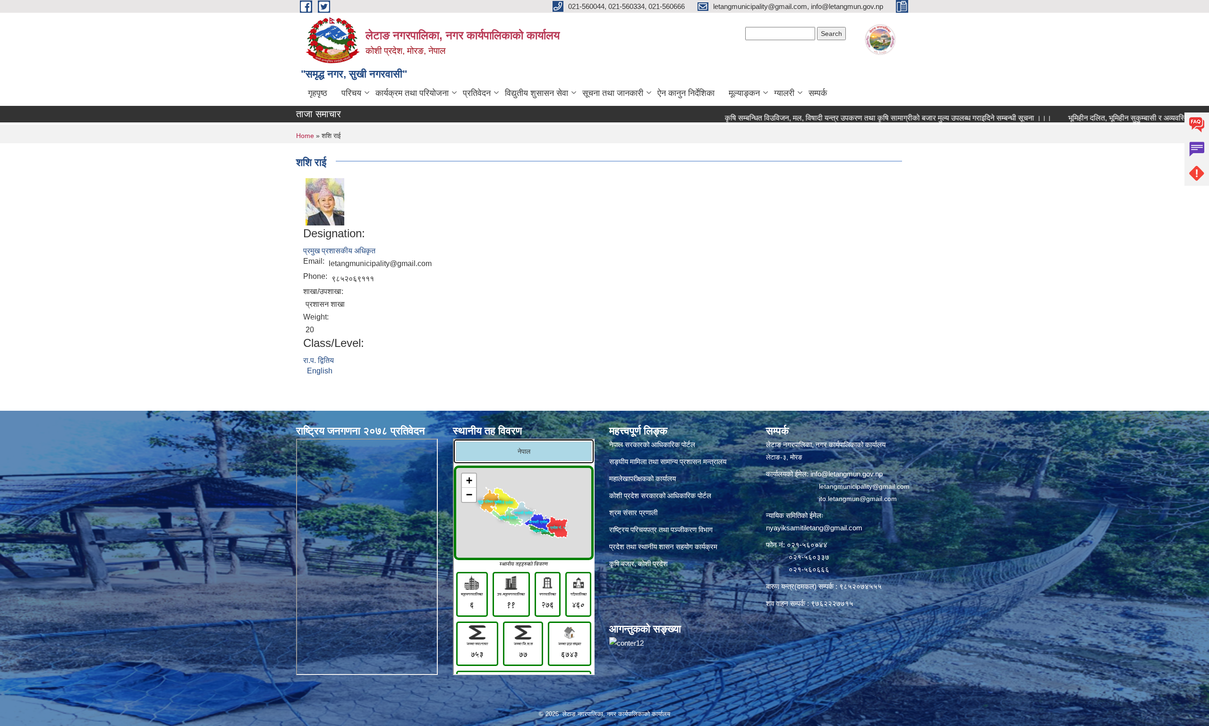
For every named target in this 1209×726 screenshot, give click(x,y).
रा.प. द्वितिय (318, 360)
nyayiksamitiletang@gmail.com (814, 528)
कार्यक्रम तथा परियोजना (412, 93)
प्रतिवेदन (477, 93)
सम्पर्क (818, 93)
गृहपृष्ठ (317, 93)
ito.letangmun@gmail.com (858, 498)
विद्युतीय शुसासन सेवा (536, 93)
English (319, 371)
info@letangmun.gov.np (846, 474)
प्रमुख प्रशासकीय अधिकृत (339, 251)
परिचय (351, 93)
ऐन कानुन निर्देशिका (686, 93)
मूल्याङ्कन (744, 93)
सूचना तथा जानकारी (612, 93)
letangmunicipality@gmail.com (864, 486)
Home (305, 135)
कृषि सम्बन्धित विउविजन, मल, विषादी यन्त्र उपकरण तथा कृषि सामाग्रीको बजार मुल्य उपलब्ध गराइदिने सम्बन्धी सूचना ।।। (855, 118)
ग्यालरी (784, 93)
